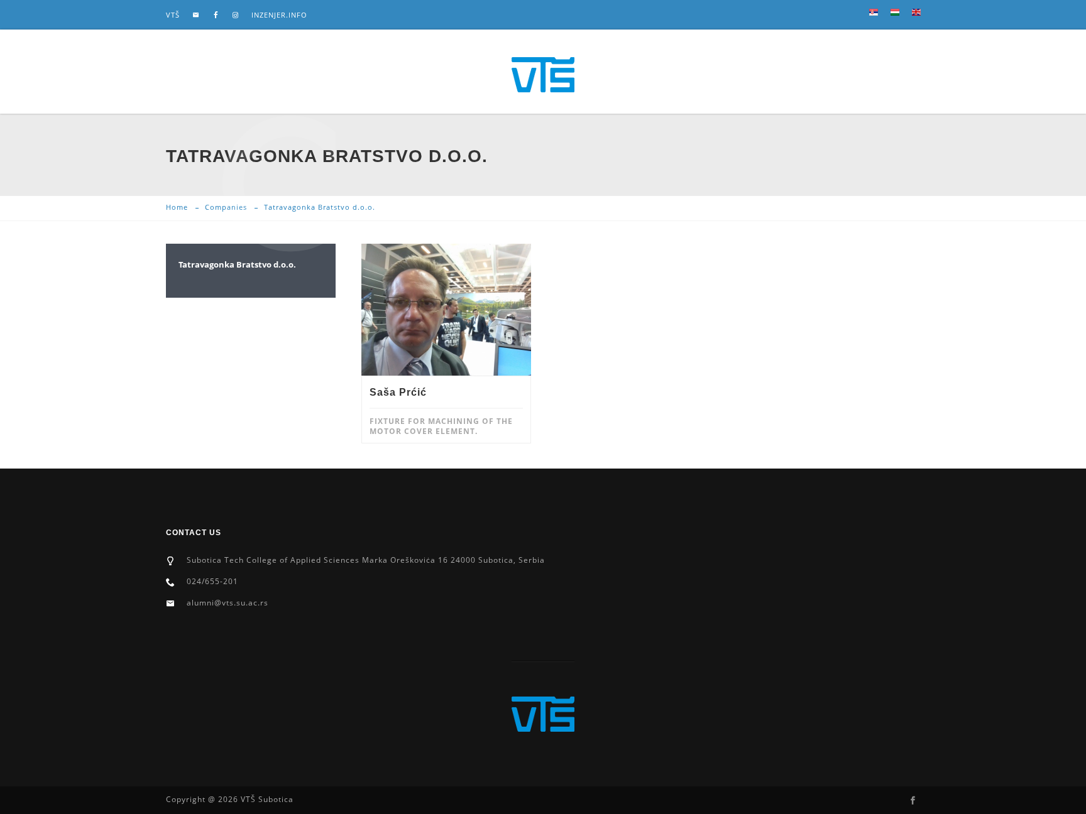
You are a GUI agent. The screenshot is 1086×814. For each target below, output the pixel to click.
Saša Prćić (398, 392)
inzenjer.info (279, 14)
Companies (226, 207)
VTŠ (173, 14)
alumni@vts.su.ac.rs (227, 602)
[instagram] (236, 15)
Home (177, 207)
